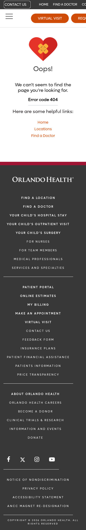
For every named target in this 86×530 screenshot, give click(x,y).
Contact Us (15, 4)
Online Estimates (38, 296)
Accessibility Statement (38, 497)
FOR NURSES (38, 241)
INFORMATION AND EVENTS (36, 429)
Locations (43, 129)
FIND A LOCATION (38, 198)
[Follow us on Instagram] (37, 459)
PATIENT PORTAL (38, 287)
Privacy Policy (38, 488)
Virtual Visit (50, 18)
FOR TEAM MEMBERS (38, 250)
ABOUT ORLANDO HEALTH (35, 394)
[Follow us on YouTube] (52, 459)
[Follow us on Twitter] (22, 460)
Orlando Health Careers (35, 403)
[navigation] (43, 4)
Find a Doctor (65, 4)
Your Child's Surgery (38, 233)
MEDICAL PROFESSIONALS (38, 259)
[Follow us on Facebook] (9, 459)
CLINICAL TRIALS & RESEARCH (35, 420)
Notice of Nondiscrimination (38, 480)
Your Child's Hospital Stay (38, 215)
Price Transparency (38, 375)
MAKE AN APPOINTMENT (38, 313)
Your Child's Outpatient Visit (38, 224)
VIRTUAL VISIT (38, 322)
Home (43, 4)
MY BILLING (38, 305)
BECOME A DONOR (35, 411)
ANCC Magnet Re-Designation (38, 506)
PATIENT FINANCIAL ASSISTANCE (38, 357)
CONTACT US (38, 331)
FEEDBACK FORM (38, 340)
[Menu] (9, 18)
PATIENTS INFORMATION (38, 366)
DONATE (35, 438)
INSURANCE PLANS (38, 348)
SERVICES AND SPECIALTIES (38, 268)
